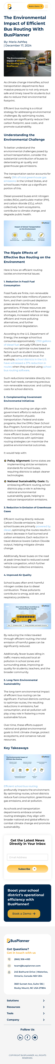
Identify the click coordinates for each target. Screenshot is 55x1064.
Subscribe (24, 868)
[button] (35, 6)
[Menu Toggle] (46, 6)
